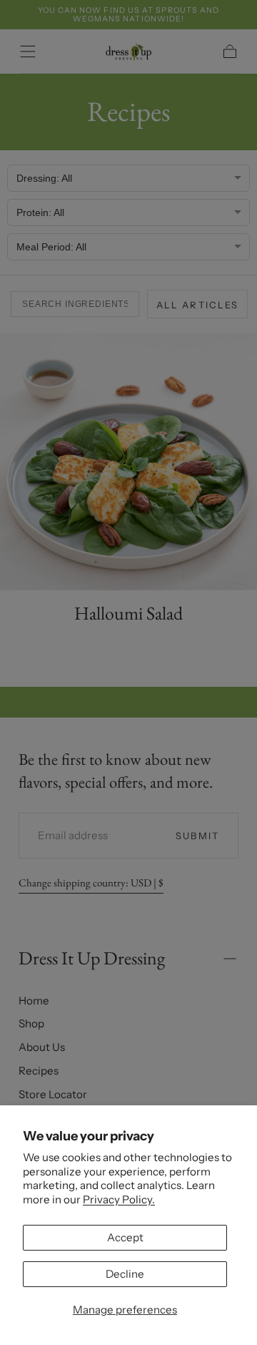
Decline (125, 1274)
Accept (125, 1237)
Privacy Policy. (119, 1199)
